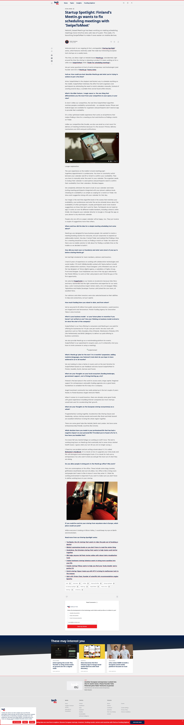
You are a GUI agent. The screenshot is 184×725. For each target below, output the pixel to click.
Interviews (75, 583)
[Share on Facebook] (51, 55)
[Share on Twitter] (51, 58)
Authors (109, 705)
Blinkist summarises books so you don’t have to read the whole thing (91, 547)
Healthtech (81, 705)
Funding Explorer (89, 3)
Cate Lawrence (56, 671)
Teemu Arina (91, 70)
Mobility (81, 712)
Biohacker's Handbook (73, 452)
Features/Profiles (95, 583)
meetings (68, 589)
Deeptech (81, 709)
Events (122, 703)
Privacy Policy (124, 709)
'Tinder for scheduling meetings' (98, 63)
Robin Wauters (88, 690)
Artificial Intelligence (84, 716)
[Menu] (51, 3)
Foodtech (83, 660)
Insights (79, 3)
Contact (109, 714)
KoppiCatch (78, 281)
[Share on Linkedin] (51, 61)
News (66, 3)
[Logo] (57, 3)
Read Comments (91, 602)
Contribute (109, 707)
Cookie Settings (125, 707)
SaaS (67, 583)
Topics (72, 3)
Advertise (109, 709)
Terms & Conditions (125, 712)
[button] (92, 350)
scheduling (78, 589)
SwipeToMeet (77, 63)
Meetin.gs (99, 58)
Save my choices (82, 626)
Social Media (68, 8)
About (108, 703)
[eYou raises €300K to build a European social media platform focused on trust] (120, 651)
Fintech (81, 703)
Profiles (84, 583)
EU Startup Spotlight (71, 586)
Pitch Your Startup (111, 712)
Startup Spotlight (108, 48)
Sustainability (82, 714)
